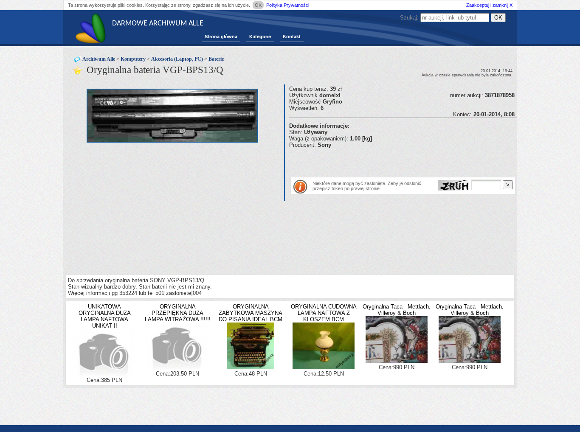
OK (258, 5)
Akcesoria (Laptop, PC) (177, 59)
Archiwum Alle (98, 59)
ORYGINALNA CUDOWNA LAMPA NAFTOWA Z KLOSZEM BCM (324, 313)
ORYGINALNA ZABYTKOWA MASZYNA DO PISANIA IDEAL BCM (250, 313)
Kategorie (260, 36)
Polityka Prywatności (287, 5)
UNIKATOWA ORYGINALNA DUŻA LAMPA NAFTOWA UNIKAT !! (105, 316)
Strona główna (221, 36)
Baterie (216, 59)
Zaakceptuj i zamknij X (489, 5)
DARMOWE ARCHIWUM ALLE (157, 24)
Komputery (133, 59)
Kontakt (292, 36)
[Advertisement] (388, 161)
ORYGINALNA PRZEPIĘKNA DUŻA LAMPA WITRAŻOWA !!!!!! (178, 313)
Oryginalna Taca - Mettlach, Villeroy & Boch (397, 309)
